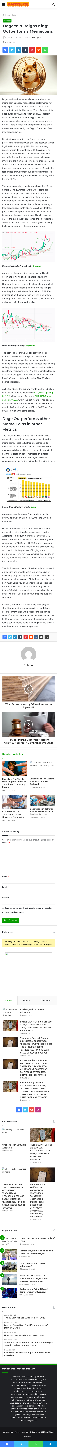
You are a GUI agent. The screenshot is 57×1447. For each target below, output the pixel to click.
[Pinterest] (26, 637)
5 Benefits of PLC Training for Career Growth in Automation (13, 814)
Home (7, 15)
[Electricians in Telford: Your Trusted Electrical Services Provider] (42, 800)
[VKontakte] (36, 637)
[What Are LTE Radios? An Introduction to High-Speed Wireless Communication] (9, 1279)
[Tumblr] (20, 637)
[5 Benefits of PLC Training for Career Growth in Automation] (14, 802)
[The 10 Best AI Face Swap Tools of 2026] (9, 1242)
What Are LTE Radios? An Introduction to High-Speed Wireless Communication (34, 1278)
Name (5, 876)
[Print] (47, 637)
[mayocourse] (18, 4)
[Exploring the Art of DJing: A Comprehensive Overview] (9, 1293)
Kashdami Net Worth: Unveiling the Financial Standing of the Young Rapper (14, 783)
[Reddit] (31, 637)
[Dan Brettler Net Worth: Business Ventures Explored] (42, 768)
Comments (46, 1000)
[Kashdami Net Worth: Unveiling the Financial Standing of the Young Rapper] (14, 768)
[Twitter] (10, 637)
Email (5, 887)
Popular (26, 1000)
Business (16, 15)
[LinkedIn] (15, 637)
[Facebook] (4, 637)
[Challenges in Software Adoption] (10, 1013)
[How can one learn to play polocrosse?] (9, 1267)
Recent (8, 1000)
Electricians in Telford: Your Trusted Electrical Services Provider (41, 811)
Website (5, 897)
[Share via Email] (41, 637)
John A (28, 665)
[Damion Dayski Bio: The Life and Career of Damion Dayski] (9, 1254)
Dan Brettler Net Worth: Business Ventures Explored (42, 781)
